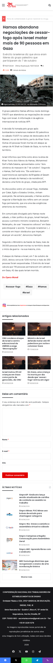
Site (4, 463)
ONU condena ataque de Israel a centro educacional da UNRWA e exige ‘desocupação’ (13, 343)
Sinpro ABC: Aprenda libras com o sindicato (35, 550)
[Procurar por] (49, 6)
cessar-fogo (13, 286)
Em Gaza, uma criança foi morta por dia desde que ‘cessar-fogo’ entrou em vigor (39, 376)
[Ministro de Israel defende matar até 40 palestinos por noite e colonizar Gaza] (39, 329)
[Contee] (18, 5)
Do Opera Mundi (10, 277)
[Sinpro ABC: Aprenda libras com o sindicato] (9, 553)
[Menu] (3, 6)
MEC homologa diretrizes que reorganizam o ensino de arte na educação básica (34, 564)
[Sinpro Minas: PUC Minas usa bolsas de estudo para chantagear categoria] (9, 514)
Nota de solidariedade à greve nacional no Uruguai (28, 19)
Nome (5, 439)
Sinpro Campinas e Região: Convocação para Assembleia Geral (34, 539)
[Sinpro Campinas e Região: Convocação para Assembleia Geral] (9, 540)
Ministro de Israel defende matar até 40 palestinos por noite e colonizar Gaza (39, 342)
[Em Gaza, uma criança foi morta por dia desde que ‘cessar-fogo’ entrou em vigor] (39, 362)
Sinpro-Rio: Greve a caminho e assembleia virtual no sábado (34, 525)
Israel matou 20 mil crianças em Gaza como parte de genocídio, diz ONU (11, 376)
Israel (27, 292)
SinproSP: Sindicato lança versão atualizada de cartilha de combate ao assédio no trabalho (34, 498)
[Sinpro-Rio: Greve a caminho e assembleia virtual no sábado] (9, 528)
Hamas (43, 286)
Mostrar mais (26, 577)
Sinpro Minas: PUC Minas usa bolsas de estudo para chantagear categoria (33, 513)
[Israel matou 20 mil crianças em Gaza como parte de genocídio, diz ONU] (13, 362)
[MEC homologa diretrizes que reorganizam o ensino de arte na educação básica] (9, 565)
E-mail (5, 451)
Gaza (29, 286)
